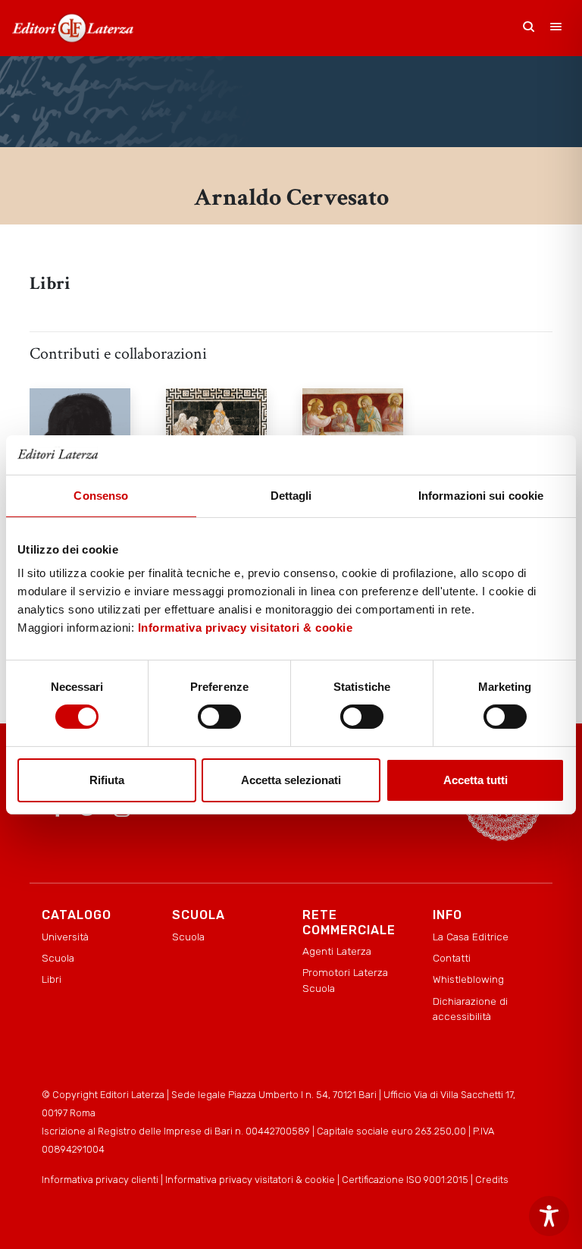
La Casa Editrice (470, 936)
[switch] (219, 717)
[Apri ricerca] (529, 28)
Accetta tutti (475, 780)
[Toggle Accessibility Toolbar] (549, 1216)
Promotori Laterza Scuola (345, 979)
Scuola (58, 958)
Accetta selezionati (291, 780)
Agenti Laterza (336, 951)
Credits (491, 1179)
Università (65, 936)
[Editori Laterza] (72, 28)
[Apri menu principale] (556, 28)
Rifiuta (106, 780)
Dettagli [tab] (291, 495)
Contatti (452, 958)
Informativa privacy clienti (100, 1179)
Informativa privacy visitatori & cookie (245, 627)
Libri (51, 979)
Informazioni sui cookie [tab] (480, 495)
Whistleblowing (468, 979)
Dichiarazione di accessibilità (470, 1008)
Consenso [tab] (101, 495)
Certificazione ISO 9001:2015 (405, 1179)
